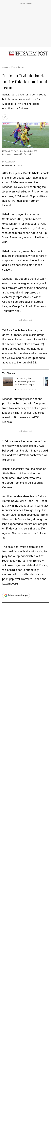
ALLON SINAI (10, 162)
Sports (21, 67)
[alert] (25, 1114)
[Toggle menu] (5, 54)
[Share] (5, 117)
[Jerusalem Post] (28, 54)
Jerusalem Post (8, 67)
